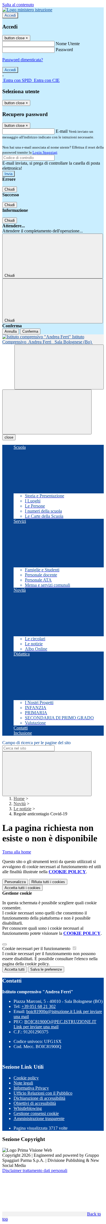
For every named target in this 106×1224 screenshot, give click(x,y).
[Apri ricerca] (59, 367)
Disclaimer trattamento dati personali (34, 1170)
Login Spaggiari (45, 152)
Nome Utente (68, 43)
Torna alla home (16, 852)
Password (64, 49)
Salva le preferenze (46, 969)
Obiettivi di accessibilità (35, 1103)
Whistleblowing (28, 1108)
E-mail (62, 131)
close (9, 437)
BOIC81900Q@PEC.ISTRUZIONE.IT (55, 1024)
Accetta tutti (22, 888)
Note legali (23, 1083)
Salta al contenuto (18, 4)
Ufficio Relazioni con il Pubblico (43, 1093)
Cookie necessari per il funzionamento (37, 948)
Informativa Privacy (31, 1088)
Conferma (30, 331)
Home (19, 798)
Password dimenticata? (22, 59)
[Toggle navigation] (47, 411)
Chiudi (10, 189)
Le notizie (22, 808)
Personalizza (15, 882)
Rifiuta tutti (48, 882)
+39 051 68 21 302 (38, 1006)
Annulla (11, 331)
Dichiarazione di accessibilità (39, 1098)
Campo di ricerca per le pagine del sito (36, 742)
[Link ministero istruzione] (27, 9)
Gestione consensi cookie (36, 1113)
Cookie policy (26, 1077)
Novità (20, 803)
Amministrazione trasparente (39, 1118)
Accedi (10, 15)
